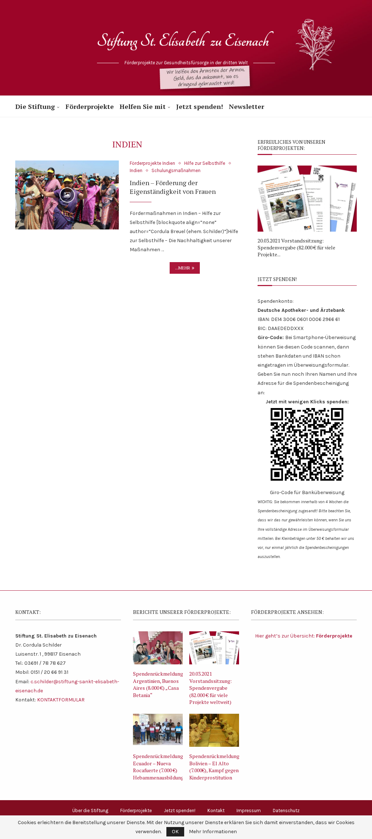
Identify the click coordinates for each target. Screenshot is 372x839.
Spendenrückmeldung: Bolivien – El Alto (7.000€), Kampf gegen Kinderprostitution (214, 767)
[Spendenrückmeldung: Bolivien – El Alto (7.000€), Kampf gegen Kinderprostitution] (214, 730)
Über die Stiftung (90, 810)
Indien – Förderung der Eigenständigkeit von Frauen (173, 187)
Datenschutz (286, 810)
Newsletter (246, 106)
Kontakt (216, 810)
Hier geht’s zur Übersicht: (303, 636)
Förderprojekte (89, 106)
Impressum (248, 810)
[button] (271, 211)
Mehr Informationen (213, 831)
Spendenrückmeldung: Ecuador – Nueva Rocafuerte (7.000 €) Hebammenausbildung (158, 767)
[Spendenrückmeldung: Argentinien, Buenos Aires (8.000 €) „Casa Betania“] (158, 647)
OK (175, 831)
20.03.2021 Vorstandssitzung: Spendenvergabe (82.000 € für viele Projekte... (296, 247)
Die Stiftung (35, 106)
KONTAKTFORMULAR (61, 700)
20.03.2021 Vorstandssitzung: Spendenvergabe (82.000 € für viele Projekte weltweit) (210, 687)
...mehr (182, 267)
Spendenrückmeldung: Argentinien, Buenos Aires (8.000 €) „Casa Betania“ (158, 684)
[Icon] (67, 195)
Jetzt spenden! (199, 106)
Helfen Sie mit (143, 106)
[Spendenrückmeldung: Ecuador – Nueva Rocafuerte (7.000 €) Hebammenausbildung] (158, 730)
